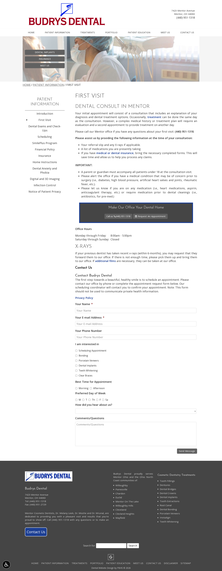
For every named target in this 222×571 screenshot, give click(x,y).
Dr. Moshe (81, 513)
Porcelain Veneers (89, 360)
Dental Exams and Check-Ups (44, 128)
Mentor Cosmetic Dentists (39, 513)
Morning (83, 388)
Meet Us (165, 32)
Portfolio (111, 32)
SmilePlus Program (44, 143)
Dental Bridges (168, 489)
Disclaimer (171, 563)
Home (31, 32)
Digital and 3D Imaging (45, 179)
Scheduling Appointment (92, 350)
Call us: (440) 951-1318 (118, 216)
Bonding (83, 355)
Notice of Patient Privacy (45, 191)
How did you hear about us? (93, 405)
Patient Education (139, 32)
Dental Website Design (102, 567)
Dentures (165, 484)
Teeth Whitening (88, 370)
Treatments (87, 32)
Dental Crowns (168, 493)
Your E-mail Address (89, 317)
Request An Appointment (151, 216)
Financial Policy (45, 149)
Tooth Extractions (169, 501)
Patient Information (57, 32)
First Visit (45, 120)
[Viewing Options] (6, 565)
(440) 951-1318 (185, 17)
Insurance (44, 156)
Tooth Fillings (167, 480)
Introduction (45, 113)
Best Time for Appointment (93, 382)
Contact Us (187, 32)
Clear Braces (85, 375)
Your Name (84, 304)
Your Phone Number (88, 331)
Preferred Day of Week (90, 393)
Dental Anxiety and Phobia (44, 170)
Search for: (89, 545)
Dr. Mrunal (98, 513)
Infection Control (45, 185)
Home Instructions (45, 162)
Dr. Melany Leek (65, 513)
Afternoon (99, 388)
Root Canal (166, 505)
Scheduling (45, 136)
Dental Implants (88, 365)
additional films (105, 261)
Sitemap (186, 563)
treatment (154, 117)
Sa (106, 399)
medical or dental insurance (115, 153)
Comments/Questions (89, 418)
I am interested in (87, 344)
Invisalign (165, 517)
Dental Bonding (168, 509)
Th (93, 399)
